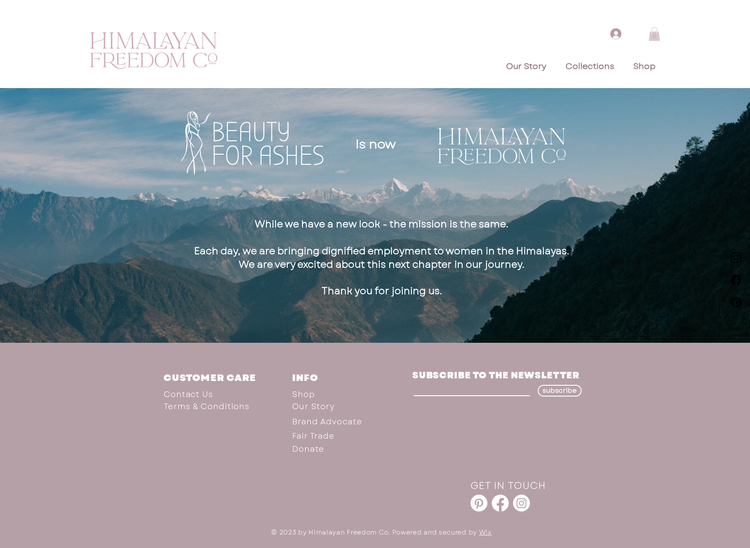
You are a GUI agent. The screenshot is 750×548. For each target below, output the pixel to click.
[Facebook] (736, 280)
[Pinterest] (736, 302)
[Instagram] (736, 257)
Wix (485, 532)
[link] (654, 34)
